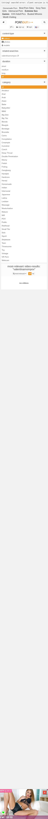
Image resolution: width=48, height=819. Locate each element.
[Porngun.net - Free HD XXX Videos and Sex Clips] (24, 22)
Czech (4, 149)
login (30, 27)
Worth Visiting (9, 17)
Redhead (5, 226)
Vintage (5, 253)
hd (33, 274)
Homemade (7, 184)
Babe (4, 104)
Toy (3, 250)
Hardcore (6, 177)
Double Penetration (10, 156)
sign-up (21, 27)
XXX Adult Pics (18, 14)
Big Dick (5, 115)
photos (7, 42)
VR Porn (5, 257)
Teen (4, 243)
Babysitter (6, 108)
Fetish (4, 163)
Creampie (6, 142)
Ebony (4, 160)
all (3, 77)
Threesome (6, 246)
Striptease (6, 239)
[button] (11, 27)
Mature (5, 212)
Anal (3, 94)
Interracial (6, 191)
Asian (4, 101)
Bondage (5, 129)
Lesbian (5, 201)
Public (4, 222)
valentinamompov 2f (10, 56)
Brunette (5, 132)
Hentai (4, 181)
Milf (3, 215)
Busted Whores (34, 14)
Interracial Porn (16, 11)
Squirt (4, 236)
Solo (3, 233)
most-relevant (21, 274)
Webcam (5, 260)
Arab (4, 97)
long (3, 73)
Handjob (5, 174)
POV (4, 219)
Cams (4, 136)
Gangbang (6, 170)
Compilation (7, 139)
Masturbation (7, 208)
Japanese (6, 194)
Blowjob (5, 125)
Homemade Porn (10, 8)
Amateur (5, 90)
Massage (5, 205)
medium (5, 70)
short (4, 66)
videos (7, 38)
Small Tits (6, 229)
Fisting (4, 167)
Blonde (5, 122)
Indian (4, 187)
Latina (4, 198)
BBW (4, 111)
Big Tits (5, 118)
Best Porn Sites (26, 8)
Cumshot (5, 146)
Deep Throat (7, 153)
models (6, 45)
